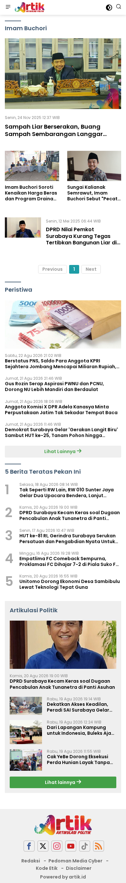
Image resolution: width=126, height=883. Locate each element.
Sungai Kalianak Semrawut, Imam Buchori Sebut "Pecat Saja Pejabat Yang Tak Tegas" (94, 193)
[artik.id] (29, 7)
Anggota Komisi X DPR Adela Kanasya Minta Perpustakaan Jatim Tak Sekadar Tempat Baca (61, 409)
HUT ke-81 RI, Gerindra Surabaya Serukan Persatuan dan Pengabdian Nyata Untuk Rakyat (67, 538)
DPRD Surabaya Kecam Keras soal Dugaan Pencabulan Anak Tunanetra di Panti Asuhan (69, 515)
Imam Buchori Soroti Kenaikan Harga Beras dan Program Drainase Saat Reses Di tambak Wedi (32, 193)
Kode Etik (47, 868)
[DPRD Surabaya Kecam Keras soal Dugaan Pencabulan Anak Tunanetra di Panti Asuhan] (63, 645)
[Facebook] (29, 846)
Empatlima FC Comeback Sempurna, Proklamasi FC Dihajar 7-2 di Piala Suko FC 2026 (69, 561)
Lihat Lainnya (60, 451)
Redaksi (30, 861)
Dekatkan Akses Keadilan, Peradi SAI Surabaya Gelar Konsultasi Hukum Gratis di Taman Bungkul (79, 707)
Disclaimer (78, 868)
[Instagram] (56, 846)
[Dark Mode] (109, 7)
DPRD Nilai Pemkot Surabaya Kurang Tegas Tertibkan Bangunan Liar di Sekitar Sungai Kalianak (81, 239)
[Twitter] (42, 846)
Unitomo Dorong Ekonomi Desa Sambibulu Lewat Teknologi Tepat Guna (69, 584)
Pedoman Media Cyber (75, 861)
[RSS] (98, 846)
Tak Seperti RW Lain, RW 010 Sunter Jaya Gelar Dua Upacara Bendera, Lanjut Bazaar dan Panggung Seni (66, 492)
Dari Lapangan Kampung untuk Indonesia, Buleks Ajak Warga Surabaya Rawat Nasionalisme (80, 730)
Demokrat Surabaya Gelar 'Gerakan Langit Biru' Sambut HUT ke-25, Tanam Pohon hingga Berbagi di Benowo (61, 432)
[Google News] (84, 846)
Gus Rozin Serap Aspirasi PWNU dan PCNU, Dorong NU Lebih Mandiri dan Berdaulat (54, 386)
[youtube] (70, 846)
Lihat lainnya (60, 782)
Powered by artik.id (63, 877)
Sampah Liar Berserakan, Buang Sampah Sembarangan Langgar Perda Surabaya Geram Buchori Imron (62, 134)
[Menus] (8, 7)
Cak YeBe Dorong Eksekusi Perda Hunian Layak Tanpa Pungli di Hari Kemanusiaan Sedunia (79, 759)
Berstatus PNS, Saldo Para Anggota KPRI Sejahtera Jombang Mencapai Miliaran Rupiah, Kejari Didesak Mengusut (60, 363)
